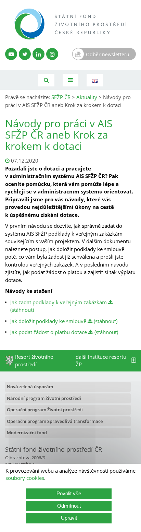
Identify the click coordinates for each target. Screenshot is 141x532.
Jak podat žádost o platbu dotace (48, 332)
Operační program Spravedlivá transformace (55, 421)
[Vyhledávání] (46, 80)
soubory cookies (24, 477)
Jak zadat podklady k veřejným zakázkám (59, 302)
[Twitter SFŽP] (25, 54)
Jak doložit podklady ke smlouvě (48, 321)
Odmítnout (69, 506)
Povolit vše (68, 493)
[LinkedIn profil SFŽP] (38, 54)
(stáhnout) (104, 321)
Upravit (69, 518)
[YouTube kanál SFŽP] (11, 54)
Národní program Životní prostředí (44, 398)
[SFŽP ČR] (70, 24)
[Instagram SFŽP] (52, 54)
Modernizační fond (27, 432)
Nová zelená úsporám (30, 386)
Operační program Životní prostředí (45, 409)
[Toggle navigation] (70, 80)
